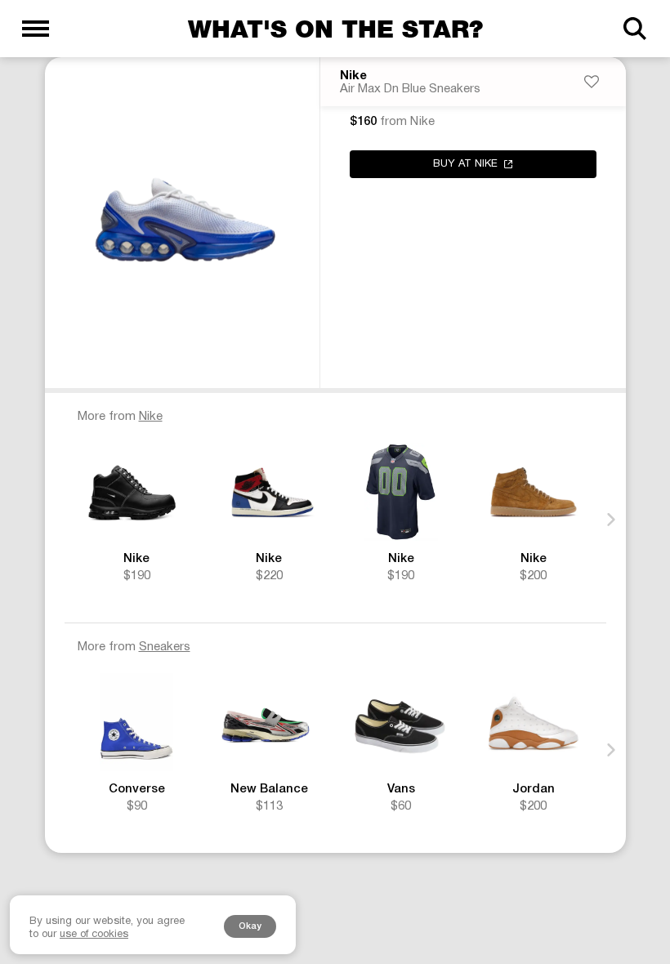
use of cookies (94, 934)
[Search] (634, 28)
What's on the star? (335, 28)
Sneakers (164, 647)
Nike (353, 76)
